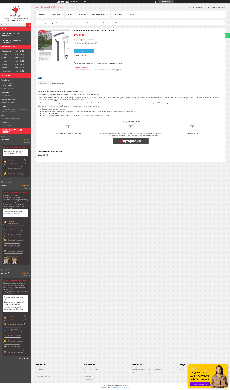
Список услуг (186, 369)
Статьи (131, 14)
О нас (70, 14)
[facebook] (39, 79)
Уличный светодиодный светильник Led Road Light (13, 308)
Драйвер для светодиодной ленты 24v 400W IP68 (14, 303)
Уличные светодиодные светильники (10, 34)
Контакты (83, 14)
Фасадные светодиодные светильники (11, 41)
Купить (84, 51)
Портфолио (118, 14)
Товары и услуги (48, 23)
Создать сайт (74, 2)
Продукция (55, 14)
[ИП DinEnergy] (15, 11)
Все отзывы (23, 359)
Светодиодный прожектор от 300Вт (14, 298)
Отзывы (88, 376)
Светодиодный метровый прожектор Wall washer (13, 213)
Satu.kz (125, 385)
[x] (41, 79)
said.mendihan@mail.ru (10, 119)
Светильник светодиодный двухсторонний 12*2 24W (13, 152)
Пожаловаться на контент (120, 388)
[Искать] (28, 25)
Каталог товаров (43, 376)
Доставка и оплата (100, 14)
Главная (41, 14)
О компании (41, 373)
